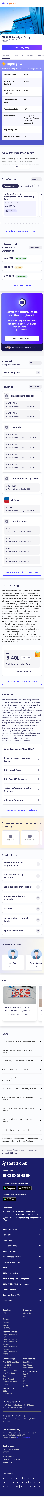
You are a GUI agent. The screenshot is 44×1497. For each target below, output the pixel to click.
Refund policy (8, 1462)
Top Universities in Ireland (10, 1352)
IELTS (5, 1391)
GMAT (25, 1386)
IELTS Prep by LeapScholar (29, 1366)
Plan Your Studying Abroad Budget (22, 681)
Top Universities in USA (10, 1335)
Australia (6, 1322)
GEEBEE (6, 1452)
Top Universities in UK (11, 1339)
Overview (6, 55)
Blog (4, 1376)
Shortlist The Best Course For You (20, 231)
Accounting (10, 186)
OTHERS (37, 1486)
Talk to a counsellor (10, 1370)
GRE (25, 1384)
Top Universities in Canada (10, 1343)
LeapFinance (28, 1362)
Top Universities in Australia (10, 1347)
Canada (6, 1319)
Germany (6, 1328)
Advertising (27, 186)
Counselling (7, 1393)
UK (4, 1316)
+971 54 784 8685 (23, 1437)
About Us (27, 1313)
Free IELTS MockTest (11, 1362)
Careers (26, 1316)
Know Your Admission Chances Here (22, 572)
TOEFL (26, 1376)
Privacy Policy (8, 1456)
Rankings (30, 55)
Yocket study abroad (11, 1449)
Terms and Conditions (11, 1459)
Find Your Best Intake (22, 285)
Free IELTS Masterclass (7, 1366)
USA (4, 1313)
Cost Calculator (9, 1373)
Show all (35, 179)
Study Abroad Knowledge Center (10, 1380)
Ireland (5, 1325)
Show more (34, 247)
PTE (24, 1381)
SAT (24, 1379)
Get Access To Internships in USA (22, 810)
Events (5, 1384)
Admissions (18, 55)
